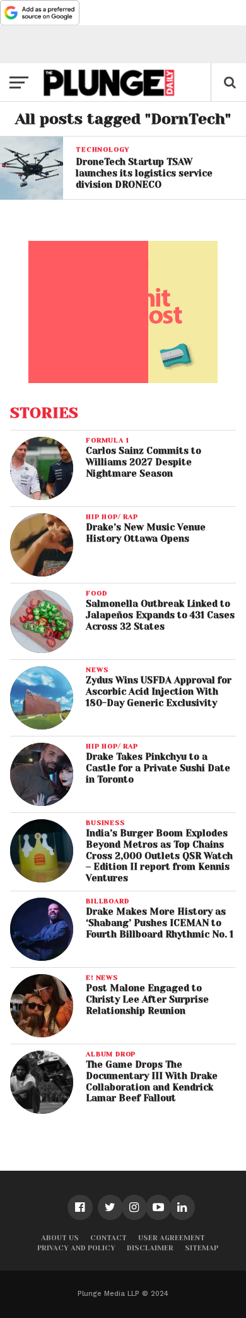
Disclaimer (150, 1248)
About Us (60, 1238)
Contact (108, 1238)
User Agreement (171, 1238)
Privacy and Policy (76, 1248)
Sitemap (201, 1248)
